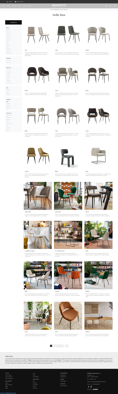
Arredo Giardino (63, 385)
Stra (7, 125)
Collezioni (14, 5)
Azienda (3, 5)
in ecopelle (8, 72)
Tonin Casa (8, 51)
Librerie (6, 383)
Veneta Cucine (9, 53)
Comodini (35, 383)
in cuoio (8, 70)
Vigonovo (8, 128)
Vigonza (7, 130)
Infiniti (7, 40)
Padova (7, 121)
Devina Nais (8, 36)
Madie (6, 386)
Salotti (6, 388)
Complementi (63, 376)
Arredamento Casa (56, 9)
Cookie (5, 393)
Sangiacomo (8, 49)
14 (66, 346)
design (7, 92)
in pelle (7, 78)
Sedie (62, 9)
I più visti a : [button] (9, 113)
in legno (8, 74)
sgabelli (7, 108)
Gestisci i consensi (12, 393)
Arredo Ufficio (63, 381)
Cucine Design (8, 375)
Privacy (1, 393)
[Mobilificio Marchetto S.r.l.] (59, 5)
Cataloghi (29, 5)
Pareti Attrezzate (8, 384)
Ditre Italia (8, 38)
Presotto (8, 44)
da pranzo (8, 62)
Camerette (35, 388)
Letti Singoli (35, 384)
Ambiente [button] (8, 58)
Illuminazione (63, 375)
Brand (19, 5)
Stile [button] (7, 87)
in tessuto (8, 82)
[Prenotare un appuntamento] (106, 6)
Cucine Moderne (8, 376)
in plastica (8, 80)
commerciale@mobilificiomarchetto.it (98, 381)
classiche (8, 90)
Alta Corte (8, 30)
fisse (7, 101)
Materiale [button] (8, 67)
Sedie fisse (65, 9)
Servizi (8, 5)
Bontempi (8, 32)
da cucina (8, 60)
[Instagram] (115, 6)
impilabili (8, 103)
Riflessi (7, 46)
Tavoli (34, 373)
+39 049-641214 (92, 379)
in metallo (8, 76)
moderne (8, 94)
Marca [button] (7, 27)
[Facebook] (110, 6)
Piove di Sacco (9, 123)
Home (52, 9)
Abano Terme (9, 115)
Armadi (34, 386)
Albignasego (8, 117)
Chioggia (8, 119)
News (24, 5)
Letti (34, 381)
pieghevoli (8, 105)
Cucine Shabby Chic (9, 378)
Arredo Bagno (36, 376)
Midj (7, 42)
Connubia (8, 34)
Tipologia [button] (8, 99)
